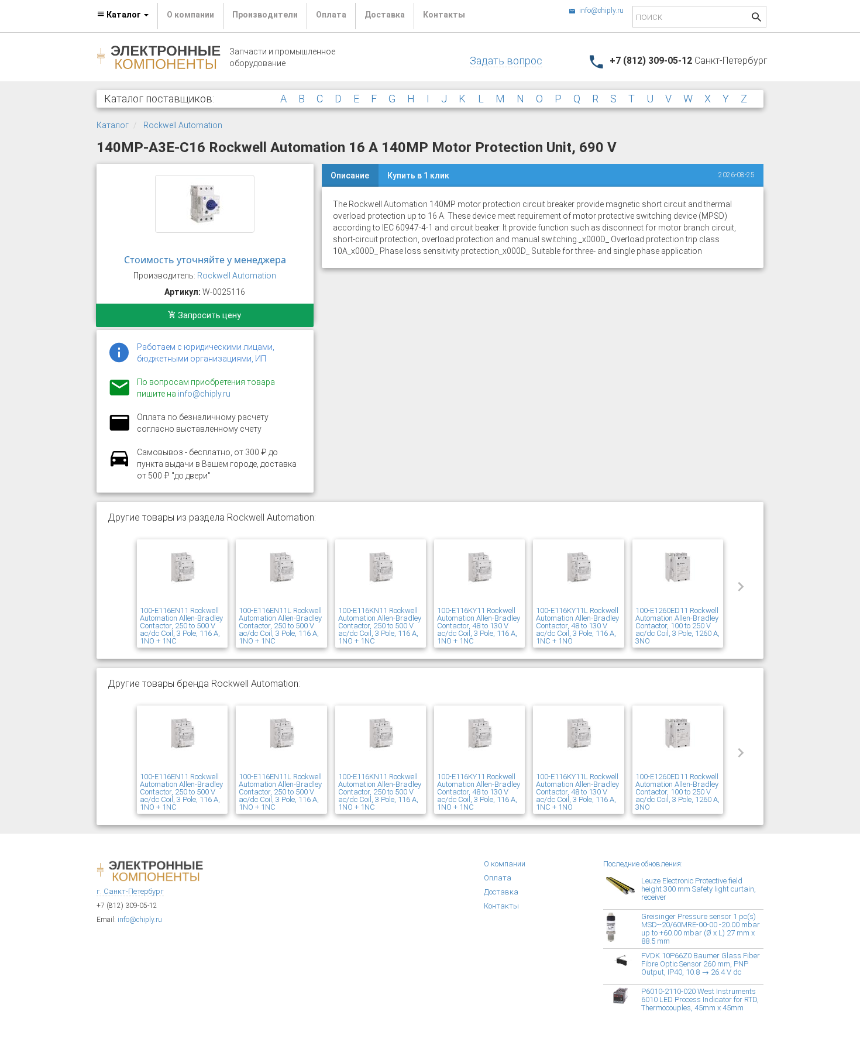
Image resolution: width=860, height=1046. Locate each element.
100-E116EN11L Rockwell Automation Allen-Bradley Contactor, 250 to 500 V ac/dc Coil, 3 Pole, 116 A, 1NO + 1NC (280, 625)
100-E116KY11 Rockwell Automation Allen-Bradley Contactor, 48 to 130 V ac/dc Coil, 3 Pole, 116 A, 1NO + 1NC (478, 625)
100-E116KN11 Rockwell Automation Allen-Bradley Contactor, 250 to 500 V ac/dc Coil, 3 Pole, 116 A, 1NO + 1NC (379, 625)
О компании (190, 14)
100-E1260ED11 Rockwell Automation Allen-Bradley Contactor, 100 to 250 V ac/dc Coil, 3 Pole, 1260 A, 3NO (677, 625)
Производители (265, 14)
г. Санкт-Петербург (130, 891)
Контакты (444, 14)
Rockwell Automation (182, 125)
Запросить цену (208, 315)
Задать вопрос (506, 60)
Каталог (113, 125)
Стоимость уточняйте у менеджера (205, 259)
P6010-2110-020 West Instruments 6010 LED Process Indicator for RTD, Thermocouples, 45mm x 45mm (700, 999)
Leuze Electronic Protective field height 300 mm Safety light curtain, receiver (698, 889)
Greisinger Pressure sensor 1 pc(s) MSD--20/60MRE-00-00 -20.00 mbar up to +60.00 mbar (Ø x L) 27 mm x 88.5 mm (700, 928)
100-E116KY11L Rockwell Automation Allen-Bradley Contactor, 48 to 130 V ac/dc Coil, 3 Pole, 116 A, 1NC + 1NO (577, 625)
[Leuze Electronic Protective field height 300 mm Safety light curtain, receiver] (623, 891)
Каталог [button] (124, 14)
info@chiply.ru (600, 10)
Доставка (384, 14)
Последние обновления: (643, 863)
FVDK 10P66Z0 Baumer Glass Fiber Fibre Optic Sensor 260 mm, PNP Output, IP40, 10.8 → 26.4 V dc (700, 963)
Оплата (331, 14)
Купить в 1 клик (418, 175)
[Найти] (756, 18)
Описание (350, 175)
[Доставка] (119, 465)
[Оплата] (119, 430)
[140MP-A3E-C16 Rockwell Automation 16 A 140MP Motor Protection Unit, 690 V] (204, 204)
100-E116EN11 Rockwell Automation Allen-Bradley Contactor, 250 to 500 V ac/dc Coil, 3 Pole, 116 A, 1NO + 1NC (181, 625)
